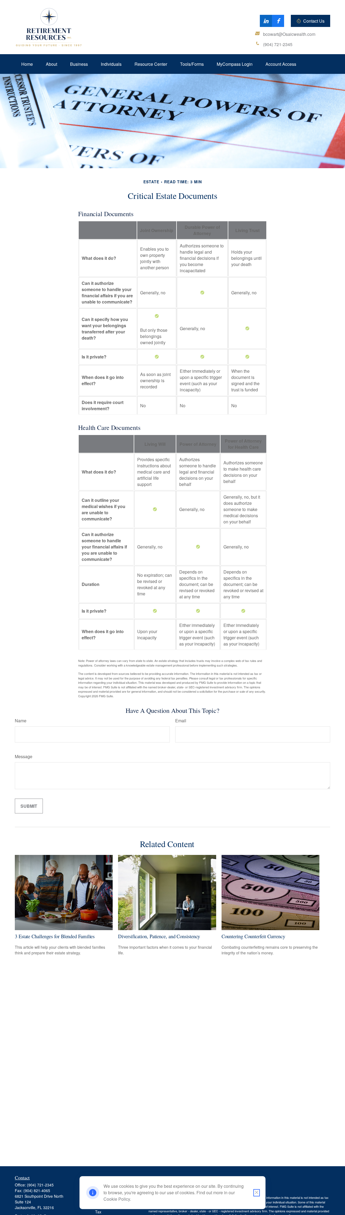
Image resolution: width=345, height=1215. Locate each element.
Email (180, 720)
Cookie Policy (117, 1199)
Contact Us (314, 21)
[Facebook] (278, 21)
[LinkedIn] (266, 21)
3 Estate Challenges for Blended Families (55, 936)
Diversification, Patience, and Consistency (159, 936)
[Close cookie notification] (256, 1192)
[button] (27, 64)
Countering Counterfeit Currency (253, 936)
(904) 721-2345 (40, 1185)
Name (20, 720)
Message (23, 756)
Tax (98, 1211)
